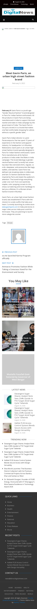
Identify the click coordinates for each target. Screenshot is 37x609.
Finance (10, 516)
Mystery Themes (19, 602)
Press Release (14, 4)
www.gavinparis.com (10, 207)
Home (9, 502)
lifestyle (9, 223)
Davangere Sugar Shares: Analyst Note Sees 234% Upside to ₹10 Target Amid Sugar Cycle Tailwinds (24, 398)
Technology (24, 4)
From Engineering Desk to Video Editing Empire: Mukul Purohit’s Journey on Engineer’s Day (18, 342)
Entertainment (12, 512)
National (10, 519)
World (32, 4)
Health (9, 509)
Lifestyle (5, 4)
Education (11, 523)
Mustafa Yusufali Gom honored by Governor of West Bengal (18, 377)
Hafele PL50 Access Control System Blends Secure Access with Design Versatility (24, 426)
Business (10, 505)
